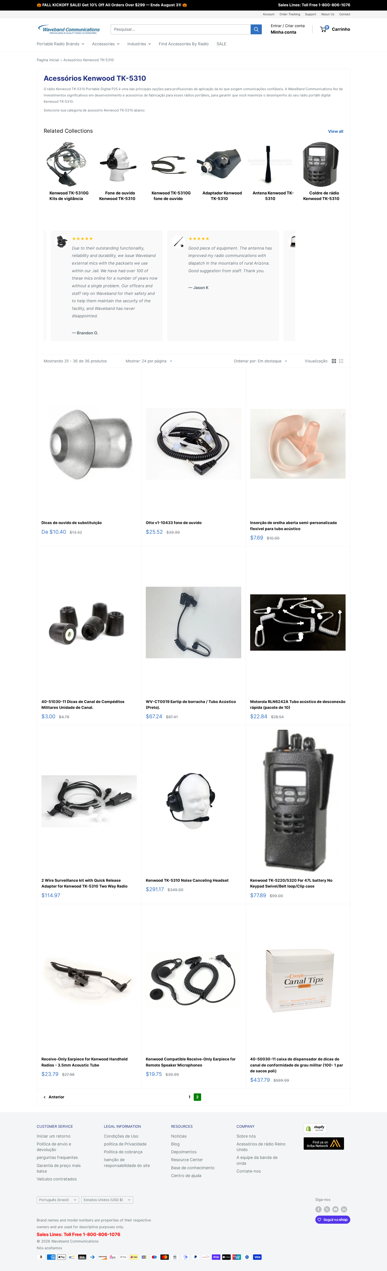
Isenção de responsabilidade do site (127, 1162)
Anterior (56, 1097)
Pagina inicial (48, 60)
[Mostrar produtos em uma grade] (334, 361)
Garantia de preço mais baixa (59, 1168)
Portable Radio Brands (58, 43)
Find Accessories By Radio (184, 43)
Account (269, 14)
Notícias (179, 1136)
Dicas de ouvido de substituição (71, 522)
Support (310, 14)
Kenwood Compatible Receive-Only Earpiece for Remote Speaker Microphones (191, 1062)
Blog (175, 1144)
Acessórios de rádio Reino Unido (261, 1147)
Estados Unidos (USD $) (103, 1200)
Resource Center (187, 1159)
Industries (136, 43)
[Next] (343, 172)
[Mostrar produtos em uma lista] (341, 361)
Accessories (103, 43)
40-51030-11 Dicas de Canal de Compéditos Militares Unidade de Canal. (83, 704)
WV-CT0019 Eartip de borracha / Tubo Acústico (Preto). (191, 704)
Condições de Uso (121, 1136)
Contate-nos (248, 1171)
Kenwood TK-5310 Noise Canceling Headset (187, 880)
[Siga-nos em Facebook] (318, 1209)
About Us (327, 14)
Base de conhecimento (193, 1167)
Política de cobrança (123, 1151)
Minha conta (283, 32)
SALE (221, 43)
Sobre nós (246, 1136)
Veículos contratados (57, 1179)
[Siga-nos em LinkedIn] (344, 1209)
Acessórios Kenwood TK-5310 (88, 60)
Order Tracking (290, 14)
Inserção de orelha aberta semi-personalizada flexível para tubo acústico (293, 525)
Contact (344, 14)
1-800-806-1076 (334, 5)
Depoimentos (183, 1151)
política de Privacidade (125, 1144)
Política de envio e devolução (54, 1147)
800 (91, 1234)
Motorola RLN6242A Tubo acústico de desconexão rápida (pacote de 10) (297, 704)
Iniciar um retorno (54, 1136)
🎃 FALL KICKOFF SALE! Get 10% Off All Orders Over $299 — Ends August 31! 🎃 (112, 5)
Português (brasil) (54, 1200)
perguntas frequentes (57, 1157)
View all (336, 131)
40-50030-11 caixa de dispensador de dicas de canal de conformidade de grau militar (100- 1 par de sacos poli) (296, 1065)
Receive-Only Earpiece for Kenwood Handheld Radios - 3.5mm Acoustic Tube (84, 1062)
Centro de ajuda (186, 1175)
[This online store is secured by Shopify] (315, 1127)
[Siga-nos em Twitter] (327, 1209)
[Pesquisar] (256, 29)
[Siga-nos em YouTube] (335, 1209)
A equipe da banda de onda (256, 1160)
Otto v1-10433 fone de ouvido (174, 522)
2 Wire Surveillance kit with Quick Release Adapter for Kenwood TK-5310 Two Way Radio (84, 883)
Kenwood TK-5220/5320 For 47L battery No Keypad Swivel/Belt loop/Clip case (291, 883)
